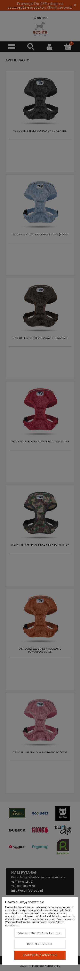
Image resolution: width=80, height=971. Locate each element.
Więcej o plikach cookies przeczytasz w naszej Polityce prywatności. (34, 923)
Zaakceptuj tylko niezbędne (40, 933)
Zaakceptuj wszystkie (40, 955)
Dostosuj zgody (40, 944)
